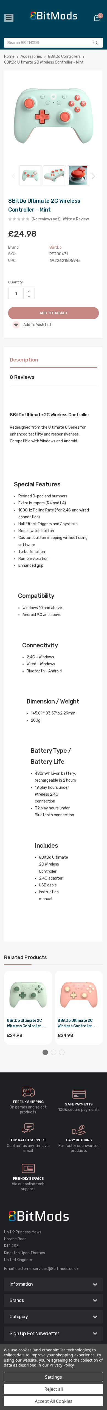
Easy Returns (79, 1140)
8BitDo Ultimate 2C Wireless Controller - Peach (76, 1023)
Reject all (53, 1389)
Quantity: (16, 282)
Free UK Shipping (28, 1102)
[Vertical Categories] (8, 18)
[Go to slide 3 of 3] (61, 1052)
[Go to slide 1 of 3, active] (45, 1052)
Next (93, 176)
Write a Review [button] (76, 219)
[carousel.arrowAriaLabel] (28, 1092)
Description (24, 360)
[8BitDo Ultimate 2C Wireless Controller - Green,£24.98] (28, 994)
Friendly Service (28, 1178)
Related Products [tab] (25, 957)
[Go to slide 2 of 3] (53, 1052)
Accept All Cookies (53, 1401)
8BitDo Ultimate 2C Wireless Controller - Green (25, 1023)
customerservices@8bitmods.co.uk (46, 1268)
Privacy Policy (62, 1365)
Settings (53, 1377)
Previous (13, 176)
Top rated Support (28, 1140)
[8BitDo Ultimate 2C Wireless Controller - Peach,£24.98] (79, 994)
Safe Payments (79, 1104)
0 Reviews (22, 377)
